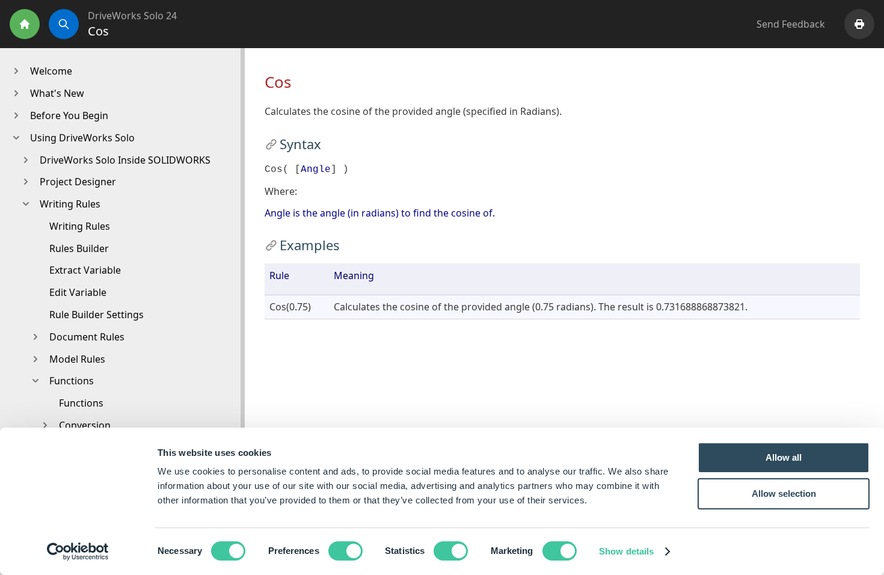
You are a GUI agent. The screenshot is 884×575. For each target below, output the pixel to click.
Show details (626, 551)
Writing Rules (79, 226)
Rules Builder (79, 248)
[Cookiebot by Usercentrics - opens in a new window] (77, 552)
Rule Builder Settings (96, 314)
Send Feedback (791, 24)
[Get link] (271, 143)
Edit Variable (77, 292)
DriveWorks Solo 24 (132, 16)
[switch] (345, 551)
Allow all (784, 457)
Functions (81, 403)
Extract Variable (85, 270)
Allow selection (784, 493)
